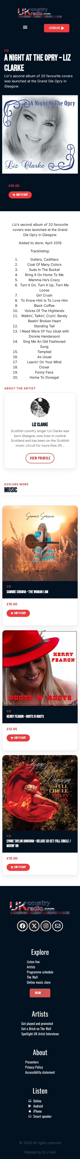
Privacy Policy (34, 1067)
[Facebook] (22, 926)
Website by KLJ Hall (40, 1152)
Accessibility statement (40, 1072)
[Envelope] (57, 926)
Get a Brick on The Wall (36, 1028)
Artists (31, 967)
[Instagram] (46, 926)
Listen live (33, 962)
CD (6, 50)
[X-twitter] (34, 926)
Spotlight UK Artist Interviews (40, 1034)
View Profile (40, 458)
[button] (25, 27)
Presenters (32, 1062)
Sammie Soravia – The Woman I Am (27, 592)
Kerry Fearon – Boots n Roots (25, 716)
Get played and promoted (37, 1023)
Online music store (39, 982)
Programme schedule (40, 972)
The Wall (32, 977)
